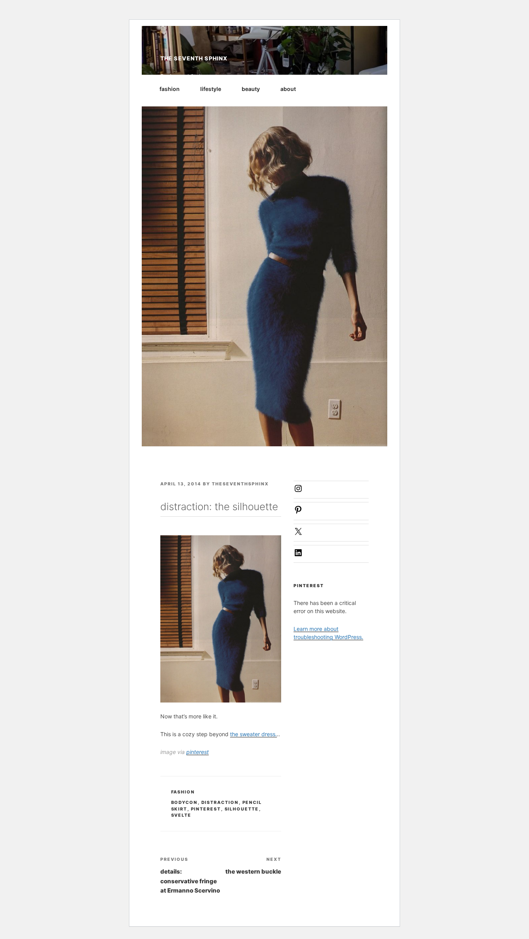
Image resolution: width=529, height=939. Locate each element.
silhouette (242, 809)
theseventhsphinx (240, 484)
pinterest (197, 752)
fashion (170, 89)
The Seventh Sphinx (193, 58)
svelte (181, 815)
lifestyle (210, 89)
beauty (251, 89)
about (288, 89)
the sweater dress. (253, 734)
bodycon (184, 802)
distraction (220, 802)
